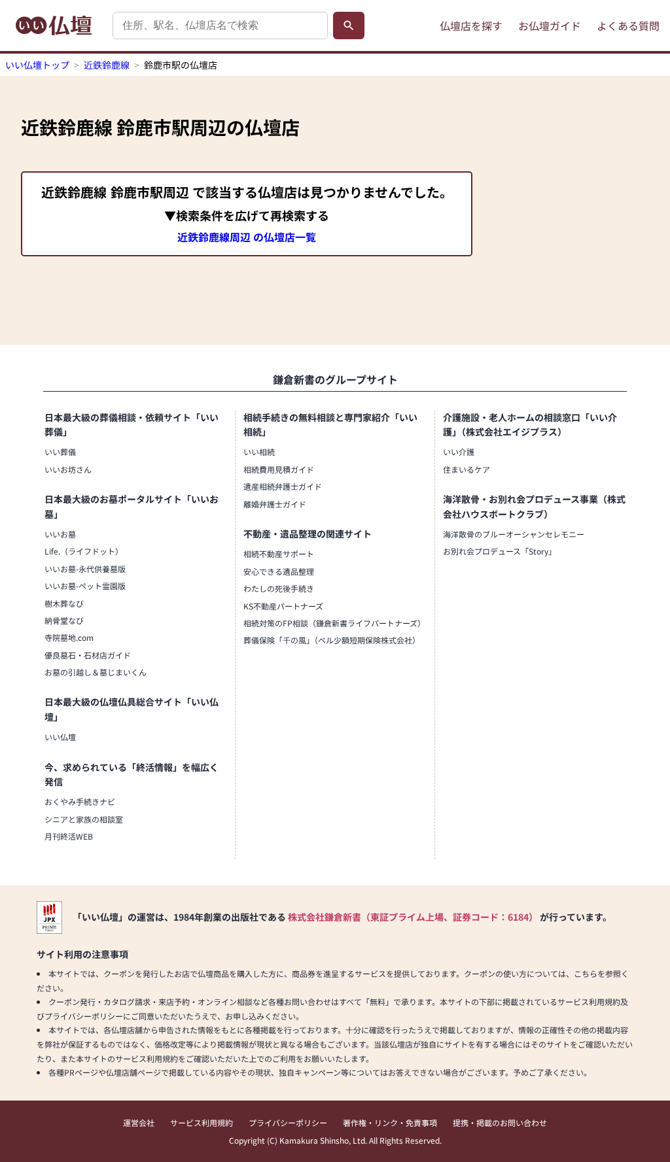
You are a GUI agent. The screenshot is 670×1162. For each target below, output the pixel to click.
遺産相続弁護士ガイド (282, 486)
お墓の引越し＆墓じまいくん (95, 671)
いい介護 (458, 451)
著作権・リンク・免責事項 (390, 1122)
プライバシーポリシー (288, 1122)
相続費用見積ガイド (278, 469)
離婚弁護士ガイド (274, 503)
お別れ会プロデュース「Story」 (499, 550)
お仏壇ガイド (549, 25)
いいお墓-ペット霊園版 (85, 585)
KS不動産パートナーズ (283, 605)
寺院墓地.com (69, 637)
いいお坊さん (68, 469)
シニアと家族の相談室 (83, 819)
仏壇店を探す (471, 25)
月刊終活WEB (68, 836)
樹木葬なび (64, 603)
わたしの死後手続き (278, 588)
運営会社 (138, 1122)
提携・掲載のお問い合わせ (500, 1122)
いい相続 (259, 451)
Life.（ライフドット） (83, 550)
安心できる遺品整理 (278, 571)
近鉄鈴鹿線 (107, 64)
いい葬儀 (60, 451)
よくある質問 (628, 25)
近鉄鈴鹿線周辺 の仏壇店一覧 (246, 237)
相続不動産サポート (278, 553)
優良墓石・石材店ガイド (87, 654)
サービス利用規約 (201, 1122)
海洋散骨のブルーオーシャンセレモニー (513, 533)
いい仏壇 (60, 736)
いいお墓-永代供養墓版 (85, 568)
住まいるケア (466, 469)
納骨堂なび (64, 620)
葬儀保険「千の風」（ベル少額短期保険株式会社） (331, 639)
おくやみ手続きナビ (79, 801)
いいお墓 (60, 533)
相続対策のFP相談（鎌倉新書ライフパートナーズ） (334, 622)
